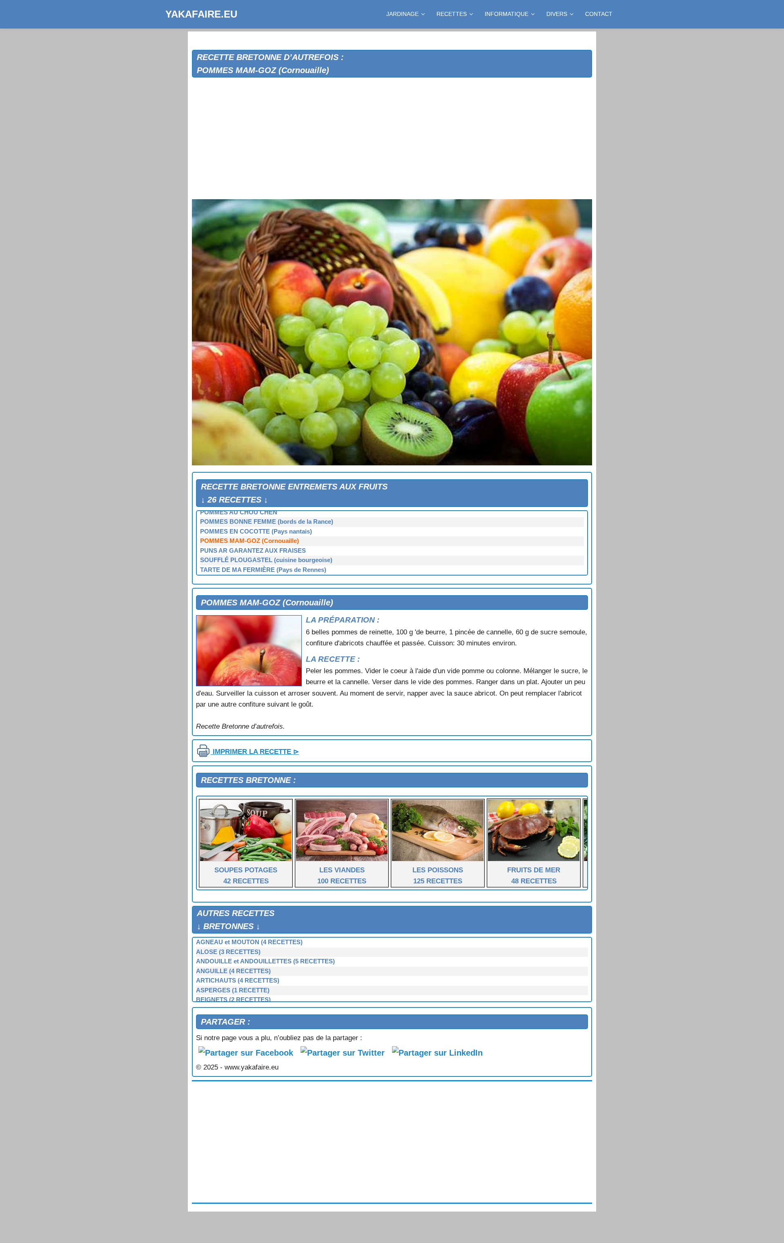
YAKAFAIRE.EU (201, 14)
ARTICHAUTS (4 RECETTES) (237, 980)
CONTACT (598, 14)
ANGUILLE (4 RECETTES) (233, 971)
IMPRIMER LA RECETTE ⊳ (255, 752)
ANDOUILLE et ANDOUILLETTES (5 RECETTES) (265, 961)
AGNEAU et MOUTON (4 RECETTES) (249, 942)
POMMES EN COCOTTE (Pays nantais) (256, 531)
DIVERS (556, 14)
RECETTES (452, 14)
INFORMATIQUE (506, 14)
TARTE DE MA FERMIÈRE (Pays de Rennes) (263, 570)
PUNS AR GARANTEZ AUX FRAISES (253, 550)
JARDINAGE (402, 14)
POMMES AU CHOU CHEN (238, 512)
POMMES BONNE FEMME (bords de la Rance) (266, 521)
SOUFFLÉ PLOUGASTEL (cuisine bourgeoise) (266, 560)
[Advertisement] (392, 139)
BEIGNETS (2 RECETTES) (233, 999)
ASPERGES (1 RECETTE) (233, 990)
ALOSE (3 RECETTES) (228, 952)
